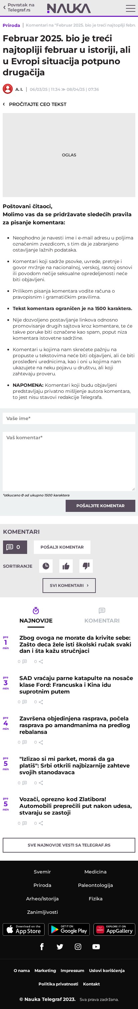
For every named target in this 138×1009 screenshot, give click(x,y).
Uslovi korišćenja (107, 970)
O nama (22, 970)
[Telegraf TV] (96, 947)
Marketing (45, 970)
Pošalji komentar (62, 547)
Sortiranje (17, 566)
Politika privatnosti (58, 983)
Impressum (72, 970)
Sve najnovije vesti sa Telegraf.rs (69, 845)
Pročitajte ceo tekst (34, 104)
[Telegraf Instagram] (78, 947)
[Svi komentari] (46, 566)
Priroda (11, 25)
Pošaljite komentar (100, 505)
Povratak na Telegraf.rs (21, 7)
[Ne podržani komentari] (86, 566)
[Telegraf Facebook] (42, 947)
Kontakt (91, 983)
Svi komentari (69, 585)
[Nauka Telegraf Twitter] (60, 947)
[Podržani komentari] (66, 566)
